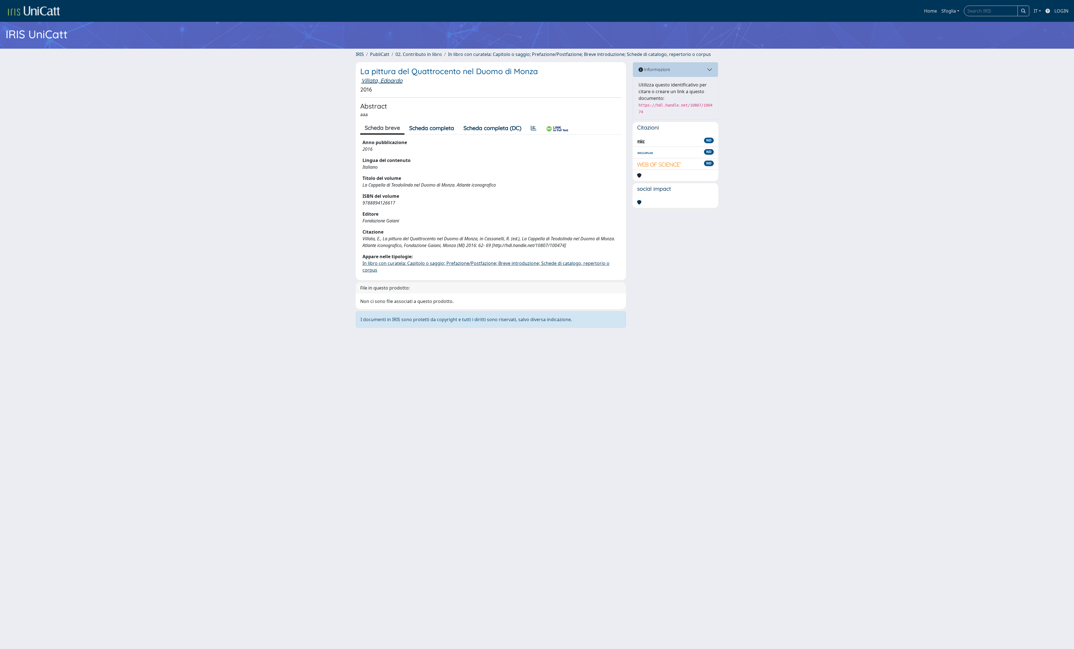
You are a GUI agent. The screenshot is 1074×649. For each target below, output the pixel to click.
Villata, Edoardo (381, 80)
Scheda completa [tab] (431, 127)
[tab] (533, 128)
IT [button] (1036, 11)
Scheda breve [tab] (382, 127)
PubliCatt (379, 54)
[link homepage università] (33, 11)
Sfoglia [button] (948, 11)
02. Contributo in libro (418, 54)
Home (930, 11)
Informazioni (656, 69)
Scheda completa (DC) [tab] (492, 127)
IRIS (360, 54)
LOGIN (1061, 11)
